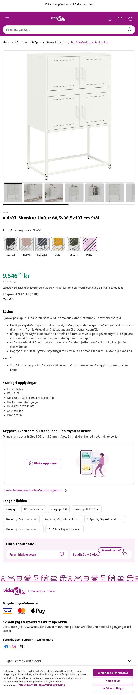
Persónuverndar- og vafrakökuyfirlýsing (41, 685)
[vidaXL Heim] (58, 18)
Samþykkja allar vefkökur (113, 672)
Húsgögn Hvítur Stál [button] (86, 509)
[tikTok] (21, 646)
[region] (68, 680)
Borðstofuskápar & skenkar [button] (64, 529)
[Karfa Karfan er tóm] (130, 18)
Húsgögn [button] (11, 509)
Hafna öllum (113, 680)
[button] (11, 249)
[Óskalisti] (120, 18)
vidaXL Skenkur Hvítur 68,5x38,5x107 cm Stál (51, 218)
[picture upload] (92, 463)
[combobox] (69, 29)
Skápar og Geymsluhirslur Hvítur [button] (63, 519)
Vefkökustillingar (113, 688)
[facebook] (6, 646)
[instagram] (14, 646)
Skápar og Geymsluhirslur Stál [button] (105, 519)
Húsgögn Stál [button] (59, 509)
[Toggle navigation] (7, 18)
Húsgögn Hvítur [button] (33, 509)
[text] (16, 276)
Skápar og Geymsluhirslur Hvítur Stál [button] (24, 529)
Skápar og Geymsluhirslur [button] (21, 519)
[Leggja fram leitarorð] (130, 29)
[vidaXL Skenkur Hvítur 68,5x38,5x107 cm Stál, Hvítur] (69, 116)
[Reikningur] (110, 18)
